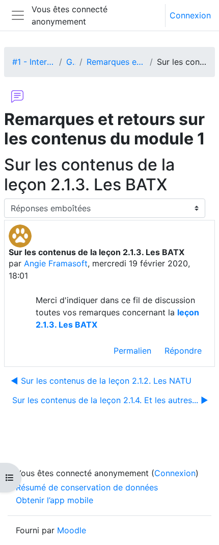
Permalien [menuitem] (132, 350)
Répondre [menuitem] (183, 350)
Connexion (190, 15)
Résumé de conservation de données (87, 487)
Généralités (70, 62)
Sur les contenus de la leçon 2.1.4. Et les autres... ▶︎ (110, 400)
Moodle (71, 530)
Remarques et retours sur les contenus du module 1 (116, 62)
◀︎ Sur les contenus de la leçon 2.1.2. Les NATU (101, 381)
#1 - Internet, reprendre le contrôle (33, 62)
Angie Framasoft (56, 263)
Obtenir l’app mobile (54, 500)
